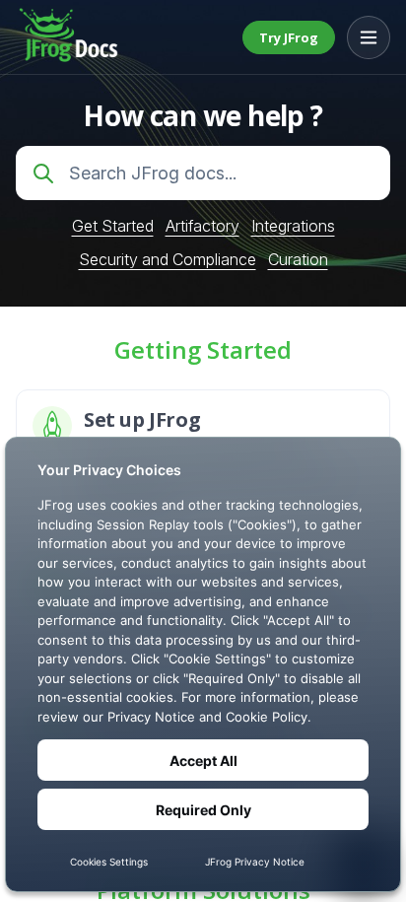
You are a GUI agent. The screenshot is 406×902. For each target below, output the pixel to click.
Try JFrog (288, 37)
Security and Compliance (167, 259)
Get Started (113, 226)
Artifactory (202, 226)
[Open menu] (368, 37)
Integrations (293, 226)
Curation (298, 259)
